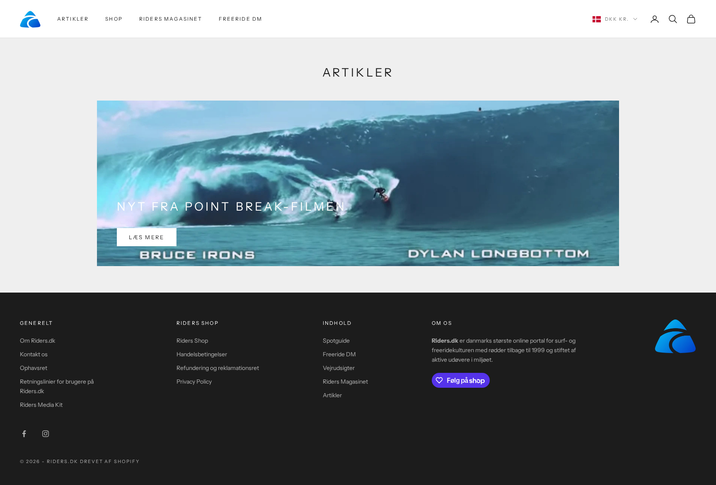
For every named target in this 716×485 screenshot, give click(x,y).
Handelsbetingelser (202, 354)
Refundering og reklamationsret (218, 368)
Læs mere (146, 237)
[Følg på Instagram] (45, 434)
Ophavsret (33, 368)
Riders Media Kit (41, 404)
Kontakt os (34, 354)
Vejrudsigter (339, 368)
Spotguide (336, 340)
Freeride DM (240, 19)
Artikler (73, 19)
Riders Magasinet (171, 19)
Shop (114, 19)
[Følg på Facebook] (24, 434)
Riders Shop (192, 340)
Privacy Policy (194, 381)
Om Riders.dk (37, 340)
